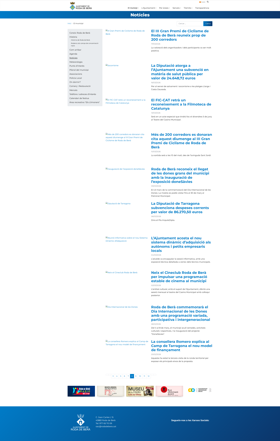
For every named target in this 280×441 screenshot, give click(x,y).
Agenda (73, 54)
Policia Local (75, 78)
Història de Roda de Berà (80, 40)
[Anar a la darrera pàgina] (154, 375)
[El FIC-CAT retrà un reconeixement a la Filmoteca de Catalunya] (127, 101)
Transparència (202, 8)
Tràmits (187, 8)
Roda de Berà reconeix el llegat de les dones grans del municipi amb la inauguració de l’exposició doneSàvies (180, 175)
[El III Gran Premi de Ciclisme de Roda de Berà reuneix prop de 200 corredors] (127, 32)
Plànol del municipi (79, 70)
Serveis (176, 8)
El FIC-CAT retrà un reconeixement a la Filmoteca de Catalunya (181, 104)
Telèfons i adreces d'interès (82, 94)
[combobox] (190, 23)
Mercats (73, 90)
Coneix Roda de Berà (79, 33)
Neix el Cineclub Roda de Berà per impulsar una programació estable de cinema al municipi (179, 276)
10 (140, 376)
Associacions (75, 74)
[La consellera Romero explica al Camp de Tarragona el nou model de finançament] (127, 343)
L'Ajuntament (148, 8)
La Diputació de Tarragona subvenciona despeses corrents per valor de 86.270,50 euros (180, 207)
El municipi (132, 8)
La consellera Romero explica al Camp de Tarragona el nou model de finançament (181, 345)
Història (73, 37)
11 (144, 376)
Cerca (208, 24)
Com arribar (75, 50)
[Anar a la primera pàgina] (107, 375)
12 (148, 376)
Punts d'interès (76, 66)
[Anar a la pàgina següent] (152, 375)
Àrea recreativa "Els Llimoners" (84, 102)
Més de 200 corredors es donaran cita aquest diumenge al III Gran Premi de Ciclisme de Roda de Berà (181, 140)
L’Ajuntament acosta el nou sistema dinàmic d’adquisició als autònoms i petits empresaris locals (181, 244)
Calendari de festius (79, 98)
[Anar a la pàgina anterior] (109, 375)
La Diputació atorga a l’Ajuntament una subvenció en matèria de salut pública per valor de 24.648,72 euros (180, 71)
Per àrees (163, 8)
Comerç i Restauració (79, 86)
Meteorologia (75, 62)
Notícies (140, 14)
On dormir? (75, 82)
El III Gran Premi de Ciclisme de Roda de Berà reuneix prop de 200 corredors (180, 35)
